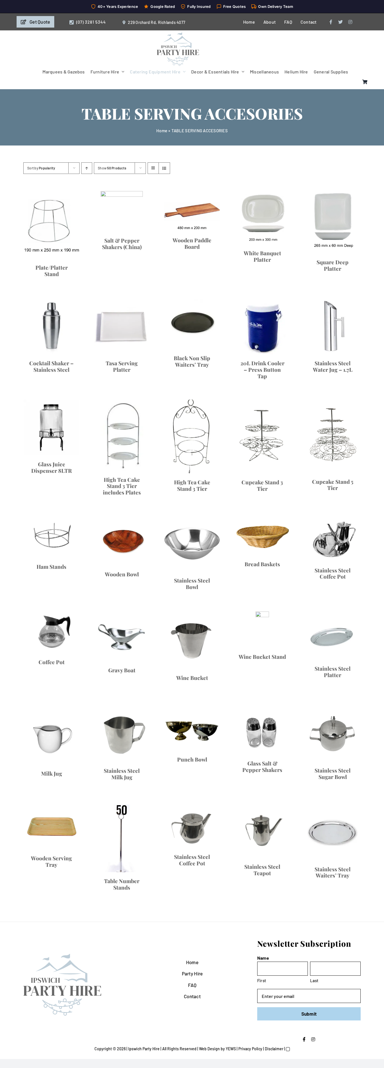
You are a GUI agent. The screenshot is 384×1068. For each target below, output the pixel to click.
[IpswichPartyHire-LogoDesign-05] (178, 34)
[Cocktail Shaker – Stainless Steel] (279, 487)
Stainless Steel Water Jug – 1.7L (280, 788)
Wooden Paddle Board (104, 392)
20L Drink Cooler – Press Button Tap (104, 788)
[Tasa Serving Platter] (104, 613)
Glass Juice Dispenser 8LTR (104, 913)
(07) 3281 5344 (91, 21)
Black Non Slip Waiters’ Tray (279, 630)
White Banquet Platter (280, 413)
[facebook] (330, 22)
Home (161, 130)
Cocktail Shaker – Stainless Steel (280, 538)
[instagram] (350, 22)
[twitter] (340, 22)
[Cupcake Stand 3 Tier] (279, 998)
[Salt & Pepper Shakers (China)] (279, 211)
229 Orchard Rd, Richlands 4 (153, 22)
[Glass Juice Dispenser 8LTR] (104, 862)
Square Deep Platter (104, 539)
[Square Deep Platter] (104, 488)
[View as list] (164, 168)
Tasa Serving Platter (104, 664)
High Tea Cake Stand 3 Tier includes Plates (280, 913)
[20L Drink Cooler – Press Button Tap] (104, 737)
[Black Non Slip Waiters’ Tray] (279, 596)
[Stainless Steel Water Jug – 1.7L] (279, 737)
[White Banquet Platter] (279, 364)
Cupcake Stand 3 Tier (280, 1062)
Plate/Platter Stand (104, 293)
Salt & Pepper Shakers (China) (280, 240)
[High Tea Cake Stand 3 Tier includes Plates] (279, 862)
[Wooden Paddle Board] (104, 354)
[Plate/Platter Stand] (104, 237)
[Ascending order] (86, 168)
